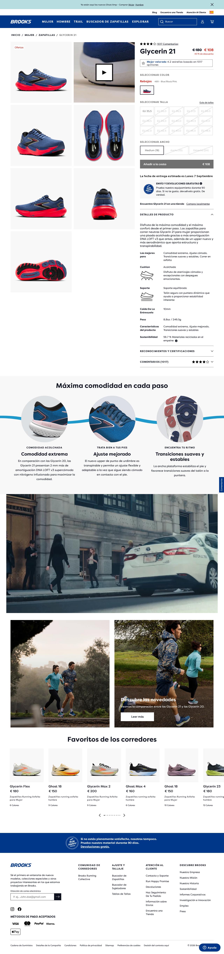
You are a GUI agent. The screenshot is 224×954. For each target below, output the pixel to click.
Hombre (139, 4)
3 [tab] (107, 815)
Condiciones (70, 945)
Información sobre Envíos (156, 903)
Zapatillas (47, 35)
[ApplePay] (15, 932)
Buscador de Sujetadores (119, 886)
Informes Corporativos (192, 894)
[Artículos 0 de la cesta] (212, 21)
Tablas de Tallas (121, 893)
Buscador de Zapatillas (119, 877)
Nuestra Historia (189, 883)
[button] (41, 72)
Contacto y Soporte (157, 875)
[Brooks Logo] (35, 865)
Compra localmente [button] (198, 203)
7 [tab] (114, 815)
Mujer (131, 4)
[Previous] (100, 816)
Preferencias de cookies (128, 945)
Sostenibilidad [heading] (149, 337)
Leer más (137, 716)
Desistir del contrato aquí (156, 945)
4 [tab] (109, 815)
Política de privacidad (91, 945)
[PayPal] (39, 924)
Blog (154, 12)
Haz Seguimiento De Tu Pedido (156, 894)
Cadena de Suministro (21, 945)
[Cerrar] (212, 4)
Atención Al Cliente (196, 12)
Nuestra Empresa (190, 872)
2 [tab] (105, 815)
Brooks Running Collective (87, 877)
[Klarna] (50, 924)
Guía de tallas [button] (207, 102)
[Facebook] (19, 909)
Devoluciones (153, 886)
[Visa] (15, 924)
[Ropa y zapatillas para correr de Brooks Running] (20, 21)
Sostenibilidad (188, 889)
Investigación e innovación (195, 900)
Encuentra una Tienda (171, 12)
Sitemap (109, 945)
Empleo (184, 905)
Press (183, 911)
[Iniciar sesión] (202, 22)
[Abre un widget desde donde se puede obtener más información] (209, 948)
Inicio (15, 35)
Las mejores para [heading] (147, 255)
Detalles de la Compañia (48, 945)
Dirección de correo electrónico (25, 891)
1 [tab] (104, 815)
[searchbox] (179, 22)
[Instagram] (12, 909)
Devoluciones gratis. (95, 846)
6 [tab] (112, 815)
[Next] (124, 816)
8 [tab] (116, 815)
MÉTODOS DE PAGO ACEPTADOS (32, 916)
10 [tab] (119, 815)
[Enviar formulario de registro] (57, 896)
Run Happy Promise (157, 881)
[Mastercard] (27, 924)
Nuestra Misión (188, 877)
